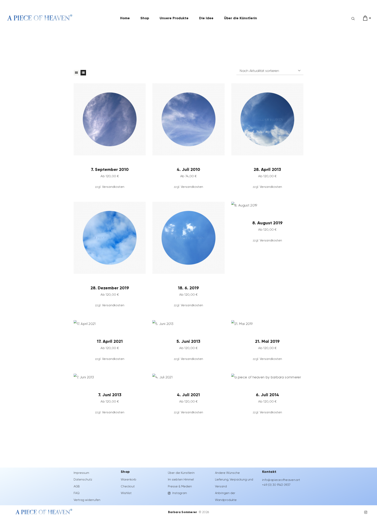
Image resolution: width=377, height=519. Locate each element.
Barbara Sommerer (183, 512)
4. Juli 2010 (188, 169)
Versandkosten (113, 187)
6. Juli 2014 (267, 395)
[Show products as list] (83, 72)
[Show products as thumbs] (76, 72)
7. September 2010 (110, 169)
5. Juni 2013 (188, 341)
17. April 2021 (110, 341)
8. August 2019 (267, 223)
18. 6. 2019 (188, 287)
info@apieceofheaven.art (281, 480)
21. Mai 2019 (267, 341)
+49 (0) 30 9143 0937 (276, 485)
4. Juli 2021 (188, 395)
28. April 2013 (267, 169)
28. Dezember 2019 (110, 287)
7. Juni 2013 (109, 395)
